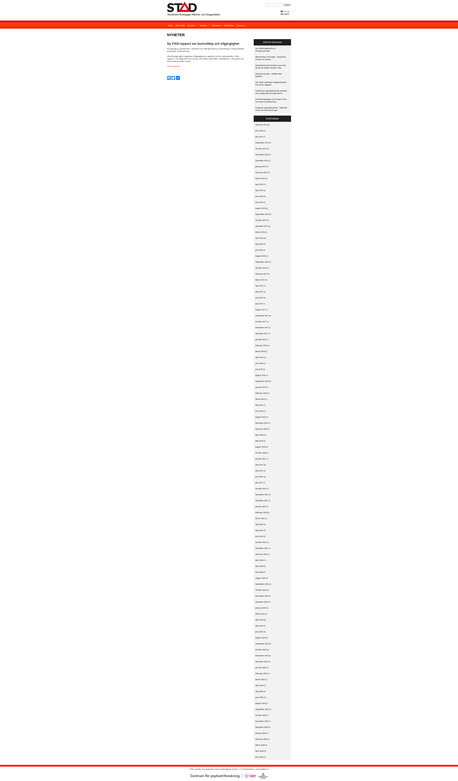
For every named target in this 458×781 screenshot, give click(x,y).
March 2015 (260, 178)
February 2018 (261, 345)
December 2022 (261, 548)
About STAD (180, 25)
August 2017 (260, 309)
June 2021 (259, 476)
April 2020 (259, 435)
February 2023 (261, 554)
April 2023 (259, 560)
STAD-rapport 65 (173, 66)
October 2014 (260, 148)
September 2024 (262, 644)
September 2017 (262, 315)
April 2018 (259, 357)
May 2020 (259, 441)
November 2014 (261, 154)
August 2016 (260, 256)
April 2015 (259, 184)
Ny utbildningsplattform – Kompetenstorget (266, 49)
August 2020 (260, 447)
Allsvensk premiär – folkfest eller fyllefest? (268, 75)
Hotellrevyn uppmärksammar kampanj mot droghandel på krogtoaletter (271, 92)
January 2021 (260, 459)
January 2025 (260, 667)
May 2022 (259, 530)
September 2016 (262, 262)
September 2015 (262, 214)
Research (203, 26)
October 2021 (260, 488)
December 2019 (261, 423)
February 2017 (261, 274)
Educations (216, 25)
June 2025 (259, 697)
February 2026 (261, 739)
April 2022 (259, 524)
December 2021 (261, 500)
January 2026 (260, 733)
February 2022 (261, 512)
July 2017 (259, 304)
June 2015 (259, 196)
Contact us (240, 25)
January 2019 (260, 387)
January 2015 (260, 166)
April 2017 (259, 286)
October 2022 (260, 542)
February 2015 (261, 172)
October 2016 (260, 268)
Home (170, 25)
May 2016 (259, 244)
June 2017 (259, 298)
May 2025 (259, 691)
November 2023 (261, 596)
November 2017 (261, 327)
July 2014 (259, 137)
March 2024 (260, 614)
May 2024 (259, 626)
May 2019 (259, 405)
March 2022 (260, 518)
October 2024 (260, 649)
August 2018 (260, 375)
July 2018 (259, 369)
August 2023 (260, 578)
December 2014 (261, 160)
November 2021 (261, 494)
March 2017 (260, 280)
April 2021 (259, 465)
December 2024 (261, 661)
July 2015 (259, 202)
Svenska (286, 11)
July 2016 (259, 250)
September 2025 (262, 709)
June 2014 (259, 131)
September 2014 (262, 142)
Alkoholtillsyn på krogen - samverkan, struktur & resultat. (270, 58)
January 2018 (260, 339)
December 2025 (261, 727)
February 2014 (261, 125)
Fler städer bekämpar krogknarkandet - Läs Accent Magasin (271, 83)
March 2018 (260, 351)
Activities (190, 26)
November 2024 (261, 655)
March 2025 (260, 679)
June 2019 (259, 411)
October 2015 (260, 220)
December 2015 (261, 226)
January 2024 (260, 608)
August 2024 (260, 638)
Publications (229, 25)
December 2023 (261, 602)
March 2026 (260, 745)
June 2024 (259, 632)
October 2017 (260, 321)
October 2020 (260, 453)
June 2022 (259, 536)
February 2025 (261, 673)
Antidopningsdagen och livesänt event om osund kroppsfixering (271, 100)
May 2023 (259, 566)
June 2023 (259, 572)
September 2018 (262, 381)
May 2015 (259, 190)
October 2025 (260, 715)
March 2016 (260, 232)
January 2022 (260, 506)
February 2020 (261, 429)
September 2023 (262, 584)
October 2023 (260, 590)
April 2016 (259, 238)
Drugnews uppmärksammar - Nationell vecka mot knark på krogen (271, 109)
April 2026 (259, 751)
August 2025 (260, 703)
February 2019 (261, 393)
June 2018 (259, 363)
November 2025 (261, 721)
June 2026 (259, 757)
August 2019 (260, 417)
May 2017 (259, 292)
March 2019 (260, 399)
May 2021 (259, 471)
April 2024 (259, 620)
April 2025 (259, 685)
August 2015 (260, 208)
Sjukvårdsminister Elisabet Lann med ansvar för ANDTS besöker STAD (270, 66)
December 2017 (261, 333)
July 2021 (259, 482)
